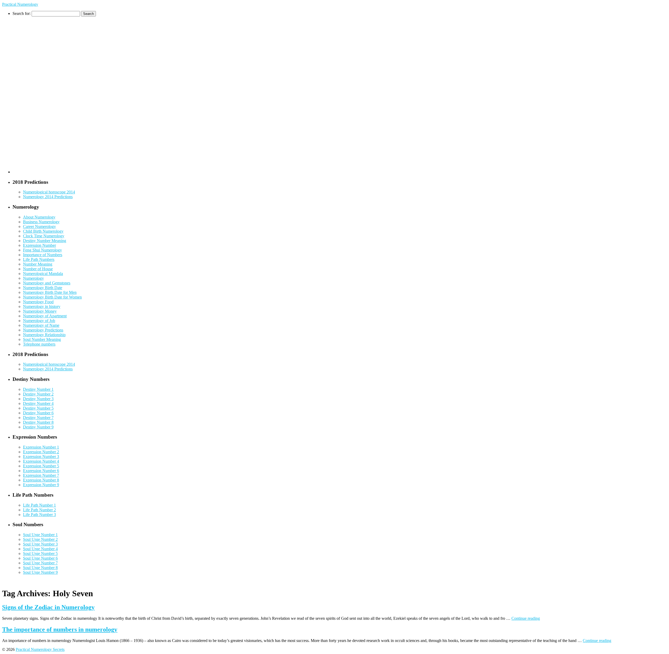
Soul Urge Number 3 (40, 544)
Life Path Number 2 (39, 510)
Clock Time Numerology (43, 236)
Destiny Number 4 (38, 403)
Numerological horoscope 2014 (49, 192)
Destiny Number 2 (38, 394)
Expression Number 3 (41, 456)
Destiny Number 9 (38, 427)
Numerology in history (41, 306)
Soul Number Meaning (42, 339)
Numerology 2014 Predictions (48, 196)
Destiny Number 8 (38, 422)
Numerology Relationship (44, 334)
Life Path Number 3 (39, 514)
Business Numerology (41, 222)
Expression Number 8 (41, 480)
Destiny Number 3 (38, 399)
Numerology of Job (39, 320)
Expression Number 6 (41, 470)
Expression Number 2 (41, 452)
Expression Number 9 (41, 485)
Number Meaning (37, 264)
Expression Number (39, 245)
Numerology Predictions (43, 330)
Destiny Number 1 (38, 389)
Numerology (33, 278)
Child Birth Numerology (43, 231)
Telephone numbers (39, 344)
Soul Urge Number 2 (40, 539)
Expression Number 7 (41, 475)
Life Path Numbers (38, 259)
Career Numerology (39, 226)
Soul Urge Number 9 (40, 572)
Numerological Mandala (43, 273)
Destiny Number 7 (38, 417)
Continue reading (525, 618)
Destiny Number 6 (38, 413)
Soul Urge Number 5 (40, 553)
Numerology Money (40, 311)
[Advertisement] (33, 94)
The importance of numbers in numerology (59, 629)
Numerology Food (38, 302)
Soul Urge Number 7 (40, 563)
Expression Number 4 (41, 461)
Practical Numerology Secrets (40, 649)
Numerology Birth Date (42, 287)
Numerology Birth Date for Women (52, 297)
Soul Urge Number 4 (40, 549)
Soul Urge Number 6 (40, 558)
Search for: (22, 13)
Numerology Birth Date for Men (50, 292)
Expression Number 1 (41, 447)
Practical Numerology (20, 4)
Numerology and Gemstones (46, 283)
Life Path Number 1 (39, 505)
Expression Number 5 (41, 466)
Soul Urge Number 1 (40, 534)
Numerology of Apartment (45, 316)
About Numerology (39, 217)
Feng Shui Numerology (42, 250)
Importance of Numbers (42, 255)
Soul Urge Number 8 (40, 567)
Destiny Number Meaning (44, 240)
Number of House (38, 269)
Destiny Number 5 (38, 408)
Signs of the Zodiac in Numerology (48, 607)
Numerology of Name (41, 325)
